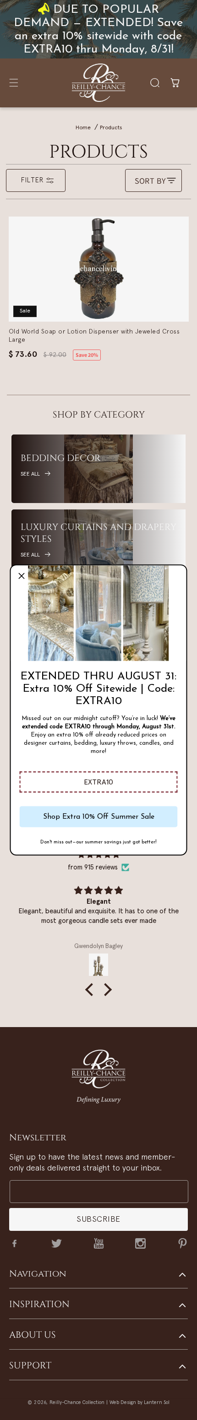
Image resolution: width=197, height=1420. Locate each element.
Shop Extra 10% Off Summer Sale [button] (98, 816)
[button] (99, 782)
